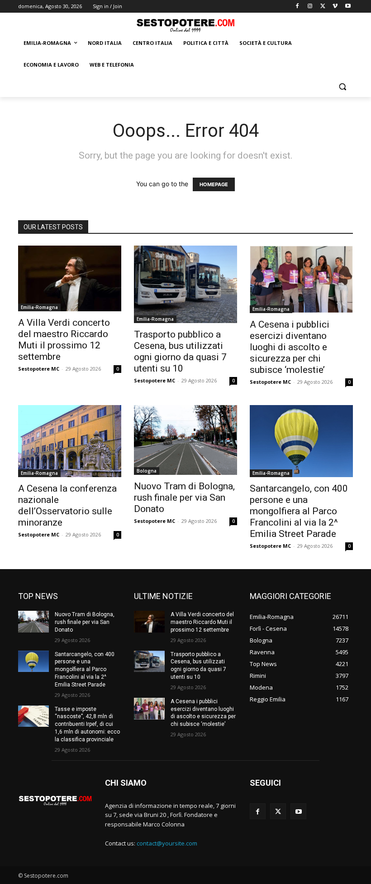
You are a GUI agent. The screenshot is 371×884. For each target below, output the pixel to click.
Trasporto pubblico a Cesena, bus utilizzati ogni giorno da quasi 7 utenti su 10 (180, 351)
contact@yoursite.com (167, 843)
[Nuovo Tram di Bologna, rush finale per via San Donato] (185, 440)
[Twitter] (323, 6)
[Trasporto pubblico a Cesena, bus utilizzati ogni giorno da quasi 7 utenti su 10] (185, 284)
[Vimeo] (335, 6)
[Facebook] (297, 6)
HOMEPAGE (214, 184)
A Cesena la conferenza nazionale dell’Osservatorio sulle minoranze (67, 505)
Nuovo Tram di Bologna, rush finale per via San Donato (184, 497)
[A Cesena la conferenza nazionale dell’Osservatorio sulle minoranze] (69, 441)
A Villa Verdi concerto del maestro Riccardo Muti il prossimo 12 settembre (64, 339)
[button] (342, 86)
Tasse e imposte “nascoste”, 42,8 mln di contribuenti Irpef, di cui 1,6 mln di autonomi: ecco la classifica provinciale (87, 724)
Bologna (147, 471)
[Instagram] (310, 6)
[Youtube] (347, 6)
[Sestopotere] (185, 25)
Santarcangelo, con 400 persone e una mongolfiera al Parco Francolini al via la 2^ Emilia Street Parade (299, 511)
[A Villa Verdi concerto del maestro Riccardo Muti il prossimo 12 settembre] (69, 278)
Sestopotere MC (38, 368)
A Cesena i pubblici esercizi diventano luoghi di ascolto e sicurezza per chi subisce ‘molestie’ (289, 347)
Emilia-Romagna (39, 307)
